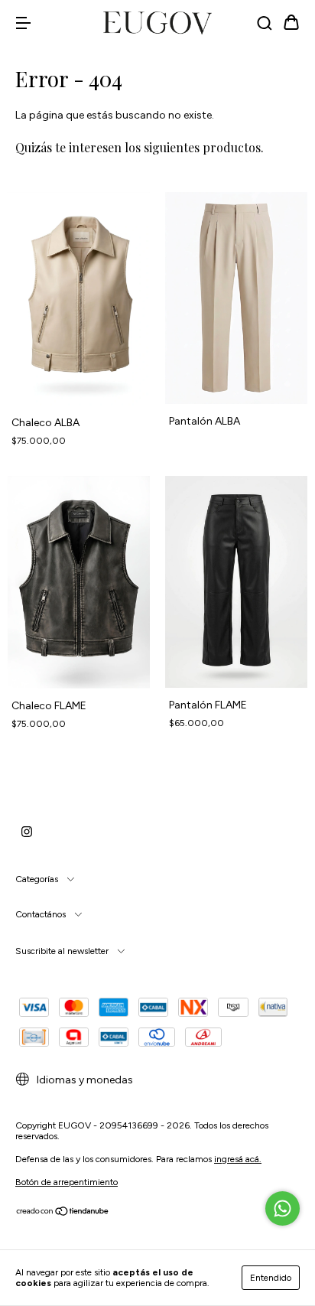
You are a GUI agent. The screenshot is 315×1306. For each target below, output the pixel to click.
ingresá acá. (237, 1159)
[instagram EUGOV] (26, 831)
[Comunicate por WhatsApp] (282, 1208)
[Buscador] (264, 24)
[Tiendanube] (63, 1213)
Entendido (270, 1277)
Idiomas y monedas (83, 1079)
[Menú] (23, 24)
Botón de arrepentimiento (66, 1182)
